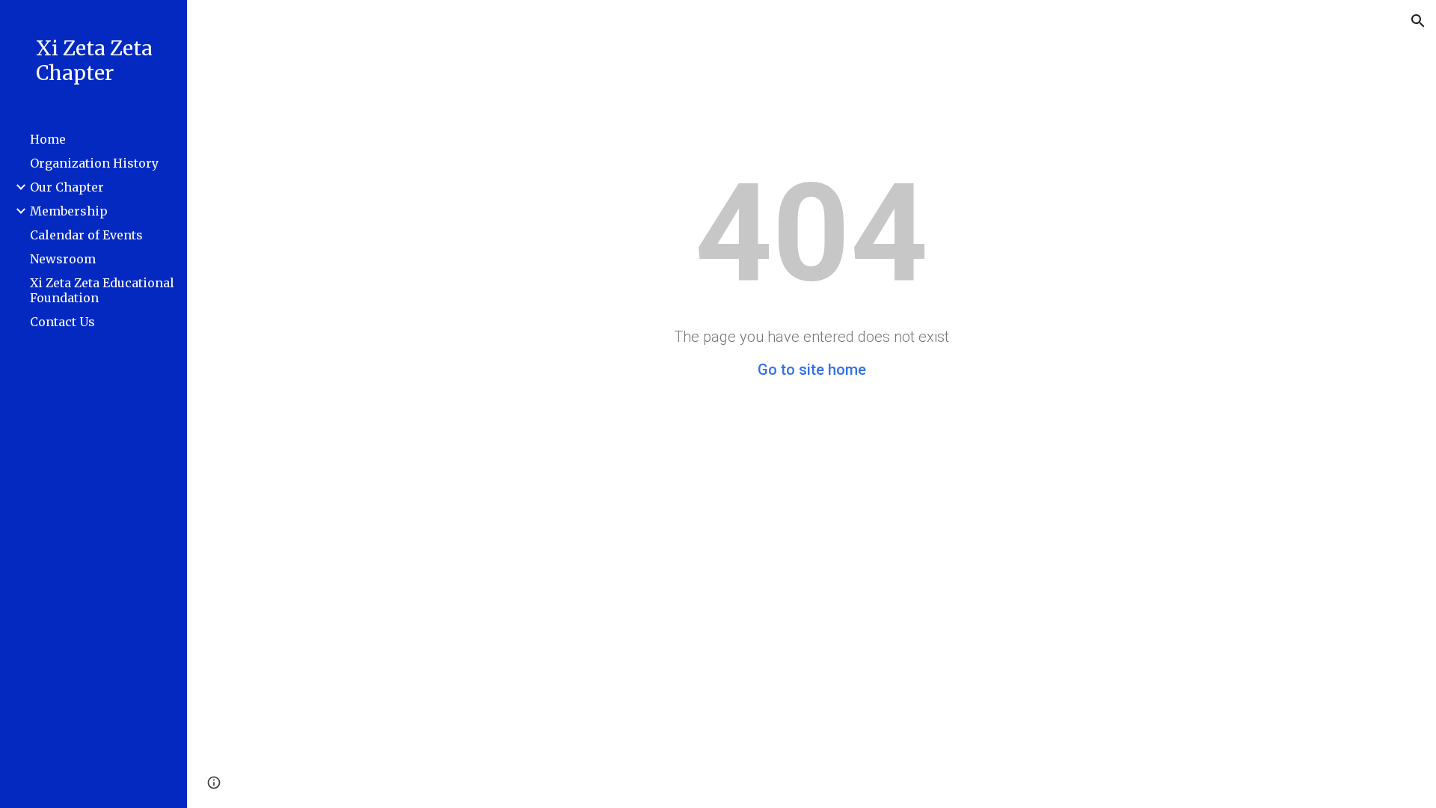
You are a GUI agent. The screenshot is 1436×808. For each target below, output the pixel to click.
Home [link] (48, 139)
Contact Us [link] (62, 321)
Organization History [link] (94, 163)
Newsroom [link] (63, 258)
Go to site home (812, 370)
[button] (1418, 21)
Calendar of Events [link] (86, 234)
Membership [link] (69, 210)
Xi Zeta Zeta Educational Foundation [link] (102, 290)
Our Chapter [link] (67, 187)
